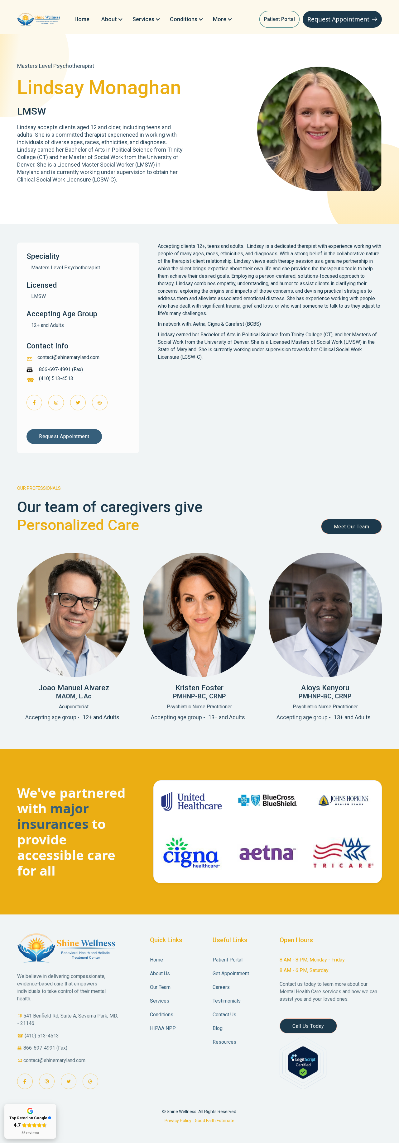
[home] (39, 19)
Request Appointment (64, 436)
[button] (111, 19)
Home (82, 19)
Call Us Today (308, 1026)
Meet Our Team (351, 527)
